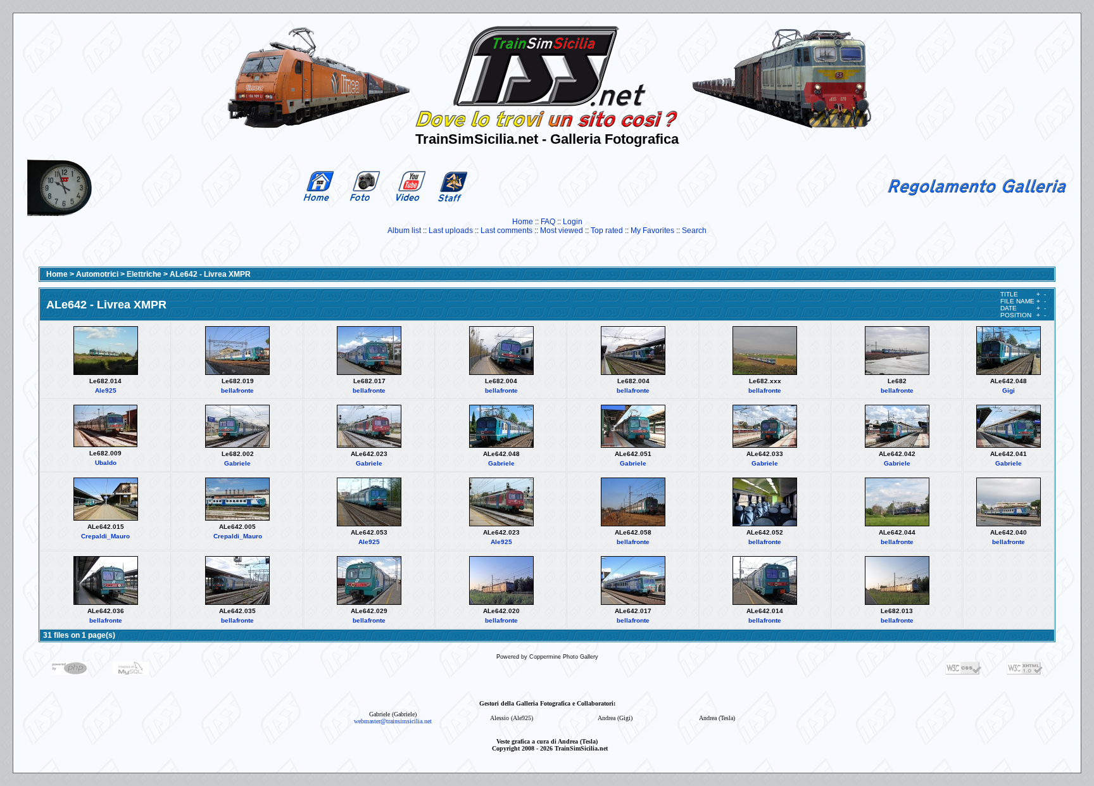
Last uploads (451, 230)
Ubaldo (105, 462)
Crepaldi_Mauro (105, 536)
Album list (404, 230)
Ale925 (105, 390)
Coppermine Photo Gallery (563, 657)
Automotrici (97, 274)
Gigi (1008, 390)
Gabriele (237, 463)
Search (694, 230)
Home (522, 221)
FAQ (548, 221)
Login (572, 221)
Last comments (506, 230)
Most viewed (561, 230)
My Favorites (652, 230)
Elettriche (144, 274)
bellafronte (237, 390)
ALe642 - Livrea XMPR (210, 274)
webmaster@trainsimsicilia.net (393, 721)
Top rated (607, 230)
